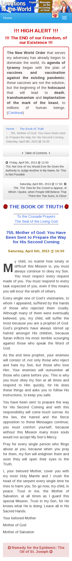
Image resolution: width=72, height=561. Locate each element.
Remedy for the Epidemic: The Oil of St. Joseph (37, 550)
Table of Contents (36, 153)
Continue (15, 113)
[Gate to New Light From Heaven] (55, 14)
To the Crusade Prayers (36, 216)
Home (7, 18)
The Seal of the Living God (36, 221)
